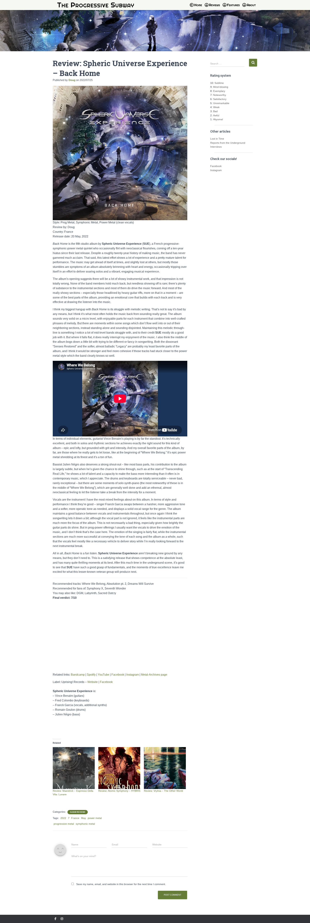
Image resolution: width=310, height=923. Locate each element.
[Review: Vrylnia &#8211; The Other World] (165, 768)
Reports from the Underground (227, 142)
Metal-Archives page (154, 674)
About (251, 7)
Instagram (132, 674)
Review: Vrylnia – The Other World (163, 790)
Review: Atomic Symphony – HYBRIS (119, 790)
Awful (216, 115)
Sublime (219, 83)
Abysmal (218, 119)
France (75, 818)
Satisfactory (219, 99)
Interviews (216, 146)
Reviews (213, 7)
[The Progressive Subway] (95, 5)
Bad (215, 111)
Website (92, 681)
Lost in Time (217, 138)
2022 (63, 818)
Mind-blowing (220, 86)
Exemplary (219, 91)
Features (232, 7)
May (83, 818)
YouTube (103, 674)
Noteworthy (219, 95)
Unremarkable (221, 103)
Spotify (91, 674)
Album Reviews (77, 812)
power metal (95, 818)
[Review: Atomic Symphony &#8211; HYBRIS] (119, 768)
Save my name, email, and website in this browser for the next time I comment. (121, 884)
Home (196, 7)
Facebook (117, 674)
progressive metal (64, 823)
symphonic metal (85, 823)
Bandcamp (78, 674)
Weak (216, 107)
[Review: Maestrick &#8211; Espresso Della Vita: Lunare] (74, 768)
